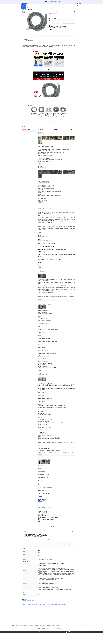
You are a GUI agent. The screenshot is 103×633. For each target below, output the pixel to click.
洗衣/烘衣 (31, 9)
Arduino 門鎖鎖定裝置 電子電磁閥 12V (27, 616)
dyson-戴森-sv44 (64, 604)
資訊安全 (43, 625)
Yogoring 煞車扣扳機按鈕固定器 (26, 614)
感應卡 (25, 604)
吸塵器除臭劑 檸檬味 (25, 609)
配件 (33, 9)
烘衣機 (25, 600)
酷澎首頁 (23, 9)
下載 (59, 1)
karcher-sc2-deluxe (29, 604)
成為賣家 (80, 3)
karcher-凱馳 (68, 604)
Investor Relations (17, 625)
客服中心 (78, 3)
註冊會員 (76, 3)
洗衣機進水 (56, 604)
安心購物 (40, 625)
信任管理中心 (31, 625)
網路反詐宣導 (57, 625)
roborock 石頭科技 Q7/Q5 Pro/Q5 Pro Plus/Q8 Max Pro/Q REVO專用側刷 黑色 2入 (31, 619)
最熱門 (39, 129)
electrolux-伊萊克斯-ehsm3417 (35, 604)
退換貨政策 (27, 625)
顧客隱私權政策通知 (36, 625)
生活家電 (29, 9)
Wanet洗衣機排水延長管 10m (26, 613)
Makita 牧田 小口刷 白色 (25, 610)
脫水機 (33, 600)
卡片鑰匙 (48, 604)
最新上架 (41, 129)
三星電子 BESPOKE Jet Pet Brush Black (27, 622)
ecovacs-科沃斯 (44, 604)
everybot (53, 604)
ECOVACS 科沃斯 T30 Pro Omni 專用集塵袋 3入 (28, 617)
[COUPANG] (38, 629)
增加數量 (51, 23)
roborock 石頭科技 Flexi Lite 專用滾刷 (27, 608)
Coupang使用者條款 (22, 625)
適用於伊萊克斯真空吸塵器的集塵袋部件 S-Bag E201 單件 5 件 (29, 615)
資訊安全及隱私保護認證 (48, 625)
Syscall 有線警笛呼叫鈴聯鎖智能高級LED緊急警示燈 (28, 621)
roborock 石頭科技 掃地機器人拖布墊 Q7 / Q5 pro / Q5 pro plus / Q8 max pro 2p (31, 612)
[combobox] (72, 129)
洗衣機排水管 (59, 604)
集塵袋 (23, 604)
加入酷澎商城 (53, 625)
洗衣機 (23, 600)
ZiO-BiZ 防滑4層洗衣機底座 (26, 611)
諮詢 (72, 531)
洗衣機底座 (40, 604)
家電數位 (26, 9)
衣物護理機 (28, 600)
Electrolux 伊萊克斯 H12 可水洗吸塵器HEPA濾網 (28, 620)
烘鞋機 (30, 600)
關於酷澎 (13, 625)
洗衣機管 (51, 604)
